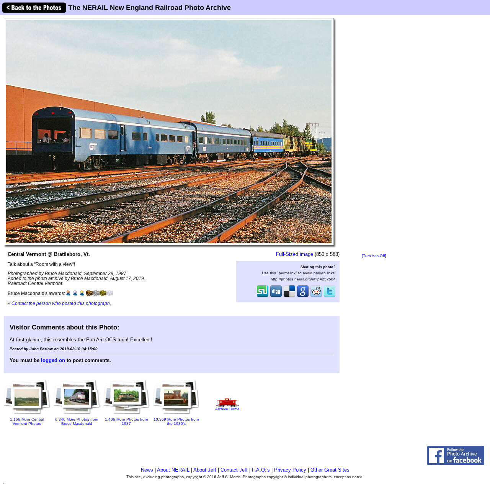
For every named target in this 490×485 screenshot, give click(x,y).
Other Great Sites (330, 470)
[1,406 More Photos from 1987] (126, 414)
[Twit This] (329, 296)
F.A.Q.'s (261, 470)
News (147, 470)
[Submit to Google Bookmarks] (303, 296)
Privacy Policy (290, 470)
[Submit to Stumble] (262, 296)
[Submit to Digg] (276, 296)
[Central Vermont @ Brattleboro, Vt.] (169, 131)
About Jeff (204, 470)
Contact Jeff (234, 470)
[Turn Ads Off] (374, 256)
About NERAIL (173, 470)
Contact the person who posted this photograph (60, 303)
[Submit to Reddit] (316, 296)
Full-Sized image (294, 254)
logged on (53, 360)
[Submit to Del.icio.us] (289, 296)
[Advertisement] (374, 135)
